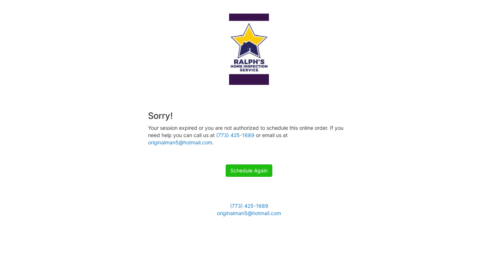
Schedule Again (249, 170)
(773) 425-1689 (235, 135)
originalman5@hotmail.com (180, 142)
